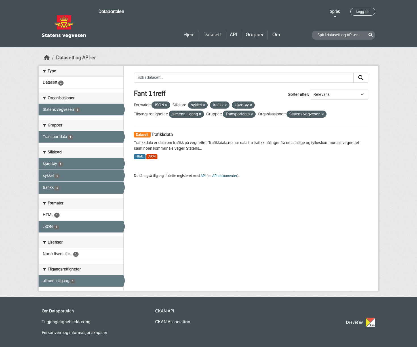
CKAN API (164, 311)
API (233, 35)
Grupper (255, 35)
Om (276, 35)
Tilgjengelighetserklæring (66, 321)
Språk (335, 11)
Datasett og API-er (76, 58)
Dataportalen (111, 11)
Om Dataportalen (58, 311)
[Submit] (360, 78)
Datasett (212, 35)
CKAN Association (172, 321)
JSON (151, 156)
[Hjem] (47, 58)
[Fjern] (166, 105)
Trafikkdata (162, 134)
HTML (140, 156)
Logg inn (362, 12)
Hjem (189, 35)
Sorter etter (298, 94)
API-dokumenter (224, 176)
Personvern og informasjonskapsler (74, 332)
